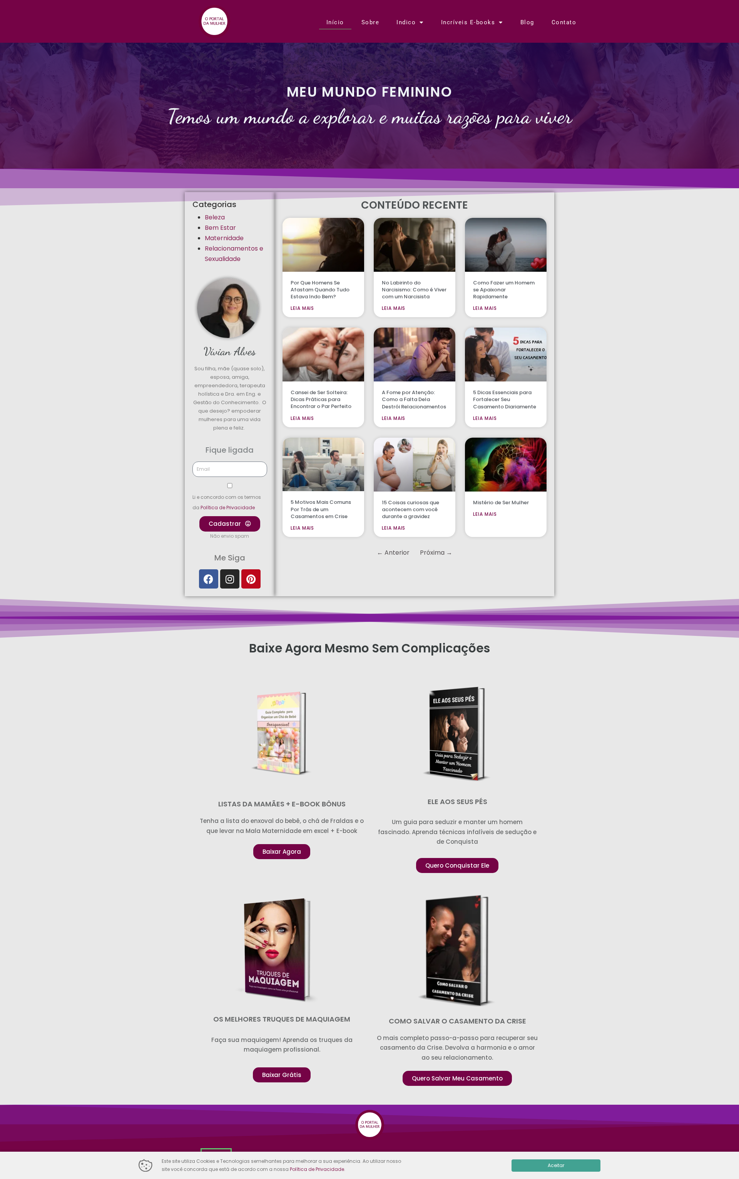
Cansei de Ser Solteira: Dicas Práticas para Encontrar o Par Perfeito (321, 399)
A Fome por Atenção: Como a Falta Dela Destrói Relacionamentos (414, 399)
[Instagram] (229, 579)
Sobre (370, 22)
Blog (527, 22)
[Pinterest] (251, 579)
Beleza (215, 217)
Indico (406, 22)
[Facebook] (208, 579)
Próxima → (436, 552)
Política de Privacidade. (317, 1169)
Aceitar (556, 1165)
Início (335, 22)
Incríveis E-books (468, 22)
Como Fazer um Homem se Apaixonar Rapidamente (504, 289)
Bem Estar (220, 227)
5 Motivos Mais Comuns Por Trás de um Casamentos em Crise (321, 509)
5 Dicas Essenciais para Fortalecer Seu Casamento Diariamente (504, 399)
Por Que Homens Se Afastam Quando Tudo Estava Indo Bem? (320, 289)
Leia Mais (302, 308)
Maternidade (224, 238)
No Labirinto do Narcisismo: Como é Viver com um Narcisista (414, 289)
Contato (564, 22)
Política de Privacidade (228, 507)
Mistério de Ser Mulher (501, 502)
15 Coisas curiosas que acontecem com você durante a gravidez (410, 509)
